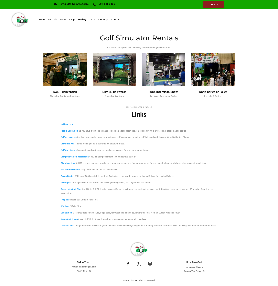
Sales (63, 19)
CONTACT (213, 4)
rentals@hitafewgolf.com (84, 266)
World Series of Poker (213, 92)
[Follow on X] (139, 263)
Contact (116, 19)
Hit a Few (133, 280)
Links (92, 19)
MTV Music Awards (114, 92)
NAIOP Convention (65, 92)
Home (42, 19)
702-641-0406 (84, 271)
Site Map (103, 19)
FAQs (72, 19)
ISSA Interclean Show (163, 92)
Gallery (82, 19)
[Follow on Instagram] (150, 263)
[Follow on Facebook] (128, 263)
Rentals (52, 19)
